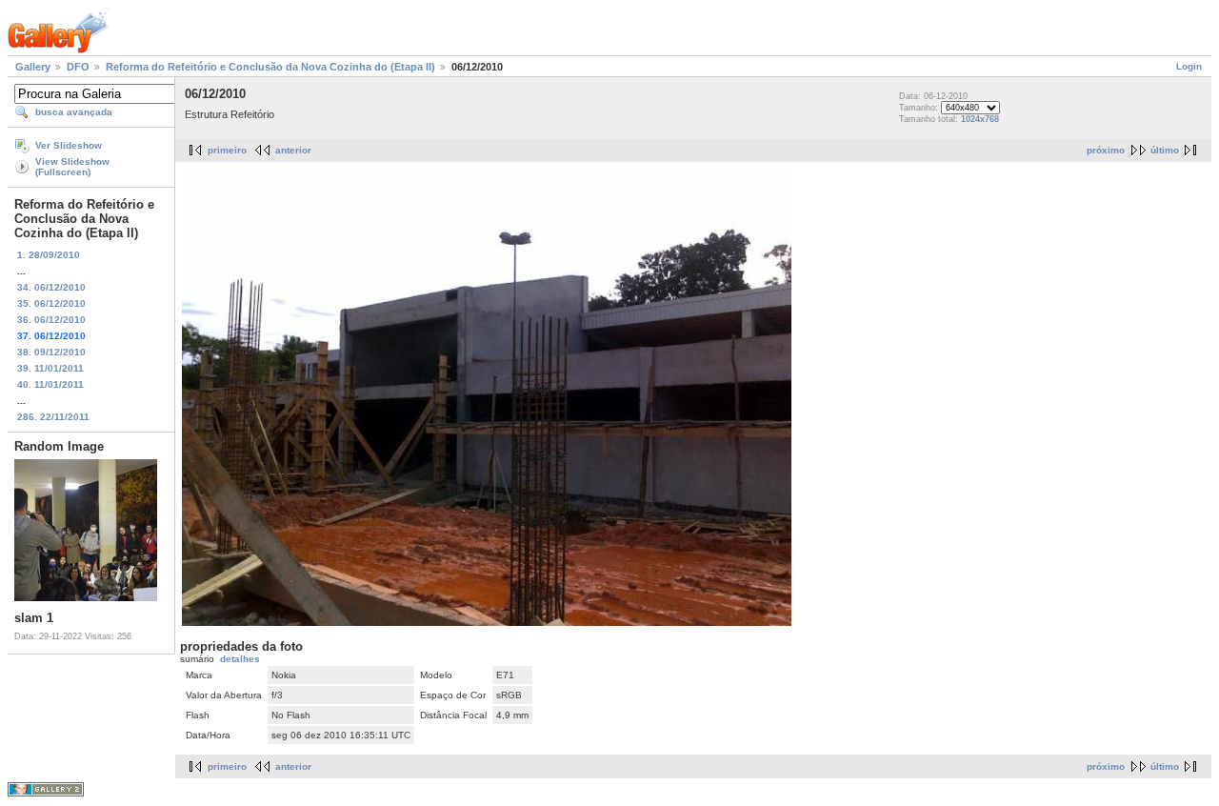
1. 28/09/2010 (48, 255)
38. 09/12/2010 (51, 352)
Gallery (32, 66)
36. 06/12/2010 (51, 319)
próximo (1106, 150)
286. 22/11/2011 (53, 417)
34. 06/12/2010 (51, 287)
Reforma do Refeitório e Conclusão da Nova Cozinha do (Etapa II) (270, 66)
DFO (78, 66)
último (1164, 150)
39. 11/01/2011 (50, 368)
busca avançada (73, 112)
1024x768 (980, 119)
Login (1189, 66)
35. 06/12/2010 (51, 303)
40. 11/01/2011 (50, 384)
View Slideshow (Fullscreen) (72, 166)
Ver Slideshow (68, 145)
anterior (293, 150)
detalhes (240, 659)
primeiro (227, 150)
